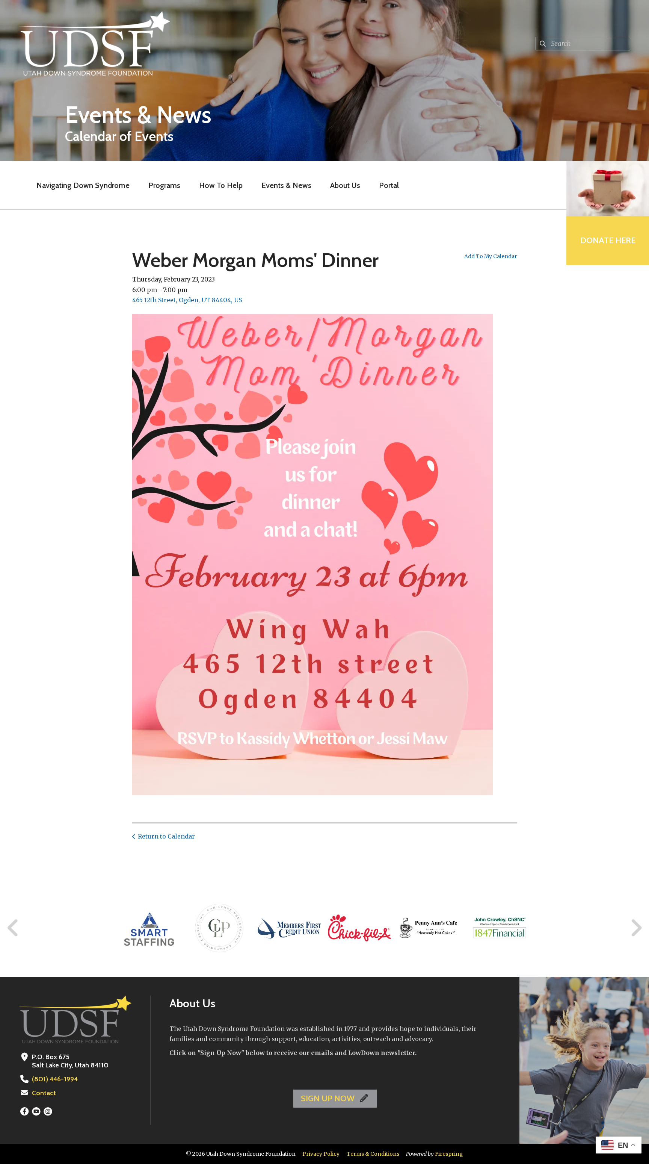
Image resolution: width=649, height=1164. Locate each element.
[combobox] (583, 43)
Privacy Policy (321, 1153)
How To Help (221, 185)
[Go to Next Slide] (636, 928)
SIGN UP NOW (328, 1098)
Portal (389, 185)
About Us (345, 185)
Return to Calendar (166, 836)
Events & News (286, 185)
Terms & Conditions (373, 1153)
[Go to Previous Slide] (13, 928)
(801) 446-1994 (55, 1079)
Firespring (449, 1153)
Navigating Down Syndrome (83, 185)
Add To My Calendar (490, 256)
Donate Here (607, 240)
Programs (164, 185)
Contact (44, 1093)
